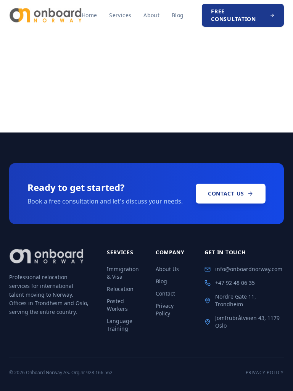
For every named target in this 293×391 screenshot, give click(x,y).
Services (120, 15)
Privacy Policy (165, 309)
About (151, 15)
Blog (178, 15)
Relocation (120, 288)
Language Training (119, 324)
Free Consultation (233, 15)
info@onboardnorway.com (248, 269)
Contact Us (226, 193)
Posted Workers (117, 304)
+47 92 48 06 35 (235, 282)
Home (89, 15)
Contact (165, 293)
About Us (167, 269)
